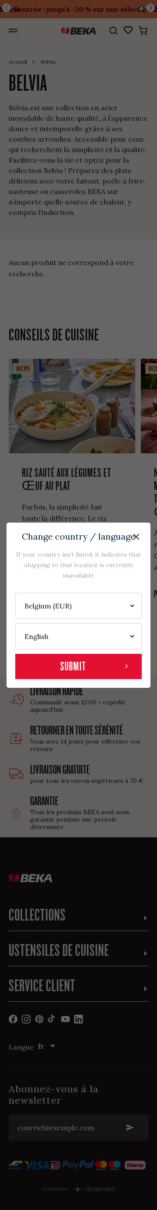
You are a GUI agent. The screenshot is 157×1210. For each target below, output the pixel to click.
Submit (73, 666)
